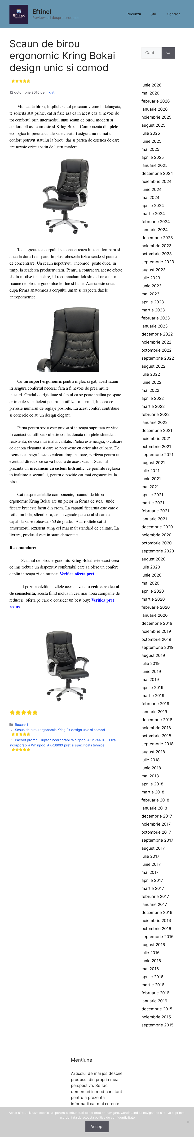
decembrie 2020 (157, 527)
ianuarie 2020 (154, 615)
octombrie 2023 (156, 253)
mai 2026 (150, 93)
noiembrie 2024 (156, 181)
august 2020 (153, 559)
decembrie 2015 (156, 1009)
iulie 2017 (150, 856)
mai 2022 (150, 390)
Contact (173, 14)
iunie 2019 (151, 671)
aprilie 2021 (152, 494)
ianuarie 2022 (154, 422)
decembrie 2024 (157, 173)
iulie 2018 (150, 760)
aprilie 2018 (152, 784)
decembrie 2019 (156, 623)
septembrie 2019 (157, 647)
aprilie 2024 (152, 205)
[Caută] (168, 53)
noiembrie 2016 (156, 920)
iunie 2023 (151, 286)
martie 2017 (152, 888)
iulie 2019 (150, 663)
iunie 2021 (151, 478)
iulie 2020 (150, 567)
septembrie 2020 (157, 551)
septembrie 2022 (157, 358)
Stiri (153, 14)
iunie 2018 (151, 768)
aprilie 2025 (152, 157)
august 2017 (153, 848)
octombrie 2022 (156, 350)
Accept (97, 1126)
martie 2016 (152, 984)
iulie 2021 (150, 470)
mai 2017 (150, 872)
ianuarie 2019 (154, 711)
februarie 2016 (155, 993)
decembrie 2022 (157, 334)
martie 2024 (153, 213)
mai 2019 (150, 679)
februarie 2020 (155, 607)
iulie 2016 (150, 952)
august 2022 (153, 366)
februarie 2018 (155, 800)
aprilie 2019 (152, 687)
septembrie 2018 (157, 743)
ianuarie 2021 (154, 519)
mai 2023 (150, 294)
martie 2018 (152, 792)
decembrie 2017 (156, 816)
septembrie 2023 (157, 261)
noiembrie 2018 (156, 727)
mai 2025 (150, 149)
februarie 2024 (155, 221)
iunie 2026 (151, 85)
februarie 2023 (155, 318)
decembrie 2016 (156, 912)
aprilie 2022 (152, 398)
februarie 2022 (155, 414)
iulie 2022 (150, 374)
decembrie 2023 (157, 237)
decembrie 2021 (156, 430)
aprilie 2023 (152, 302)
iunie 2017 (151, 864)
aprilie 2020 (152, 591)
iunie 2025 (151, 141)
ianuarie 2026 (154, 109)
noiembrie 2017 (156, 824)
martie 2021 (152, 502)
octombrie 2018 (156, 735)
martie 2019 (152, 695)
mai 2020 (150, 583)
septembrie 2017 (157, 840)
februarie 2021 (155, 510)
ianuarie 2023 (154, 326)
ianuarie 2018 (154, 808)
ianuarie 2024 (154, 229)
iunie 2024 (151, 189)
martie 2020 (153, 599)
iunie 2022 (151, 382)
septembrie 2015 (157, 1025)
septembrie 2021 (157, 454)
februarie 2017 (155, 896)
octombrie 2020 (156, 543)
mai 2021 (150, 486)
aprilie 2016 (152, 976)
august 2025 (153, 125)
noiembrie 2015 (156, 1017)
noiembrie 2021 (156, 438)
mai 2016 (150, 968)
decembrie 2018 (156, 719)
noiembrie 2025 (156, 117)
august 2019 (153, 655)
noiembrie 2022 (156, 342)
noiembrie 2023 (156, 245)
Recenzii (134, 14)
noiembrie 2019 (156, 631)
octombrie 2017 (156, 832)
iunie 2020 (151, 575)
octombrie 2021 (156, 446)
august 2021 (153, 462)
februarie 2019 (155, 703)
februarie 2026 (155, 101)
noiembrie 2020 (156, 535)
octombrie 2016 (156, 928)
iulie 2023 (150, 278)
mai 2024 (150, 197)
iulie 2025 (150, 133)
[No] (188, 1122)
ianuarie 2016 (154, 1001)
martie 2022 (153, 406)
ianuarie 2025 (154, 165)
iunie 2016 (151, 960)
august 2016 (153, 944)
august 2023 (153, 269)
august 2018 (153, 751)
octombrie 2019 (156, 639)
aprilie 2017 (152, 880)
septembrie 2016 (157, 936)
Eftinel (41, 11)
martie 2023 (153, 310)
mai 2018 (150, 776)
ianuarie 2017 (154, 904)
